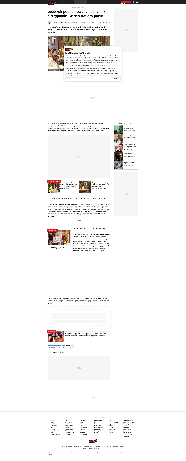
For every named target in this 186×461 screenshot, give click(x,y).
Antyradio (74, 7)
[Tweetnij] (106, 22)
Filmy (52, 417)
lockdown (80, 126)
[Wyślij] (103, 22)
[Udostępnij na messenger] (63, 347)
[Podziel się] (100, 22)
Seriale (84, 7)
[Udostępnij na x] (68, 347)
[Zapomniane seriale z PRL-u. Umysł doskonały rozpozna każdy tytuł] (118, 165)
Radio (111, 417)
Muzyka (82, 417)
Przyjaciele (62, 352)
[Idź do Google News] (72, 347)
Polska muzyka (99, 417)
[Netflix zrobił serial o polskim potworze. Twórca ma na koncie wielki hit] (118, 129)
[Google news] (109, 22)
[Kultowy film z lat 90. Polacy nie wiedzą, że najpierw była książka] (118, 156)
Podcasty (126, 417)
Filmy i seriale (80, 7)
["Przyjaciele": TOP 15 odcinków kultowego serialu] (59, 237)
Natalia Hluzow (57, 22)
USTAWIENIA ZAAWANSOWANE (75, 79)
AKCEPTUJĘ (115, 78)
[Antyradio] (53, 3)
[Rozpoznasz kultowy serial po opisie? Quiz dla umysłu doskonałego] (118, 138)
